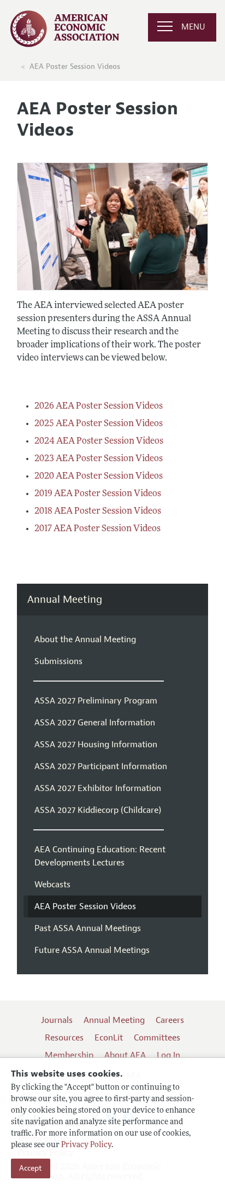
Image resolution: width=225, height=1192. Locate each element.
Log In (168, 1055)
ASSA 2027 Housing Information (95, 744)
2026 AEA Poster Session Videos (98, 406)
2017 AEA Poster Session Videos (97, 529)
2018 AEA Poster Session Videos (97, 511)
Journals (57, 1020)
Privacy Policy (86, 1145)
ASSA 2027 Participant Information (100, 766)
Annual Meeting (64, 600)
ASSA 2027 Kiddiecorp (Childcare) (97, 810)
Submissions (58, 661)
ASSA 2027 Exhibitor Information (97, 788)
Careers (170, 1020)
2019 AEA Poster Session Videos (97, 494)
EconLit (108, 1037)
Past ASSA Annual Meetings (87, 928)
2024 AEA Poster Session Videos (98, 441)
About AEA (125, 1055)
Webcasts (52, 884)
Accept (30, 1168)
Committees (157, 1037)
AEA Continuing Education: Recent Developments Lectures (99, 856)
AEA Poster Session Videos (74, 66)
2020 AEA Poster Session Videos (98, 476)
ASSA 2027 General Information (94, 722)
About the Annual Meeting (85, 639)
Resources (64, 1037)
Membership (69, 1055)
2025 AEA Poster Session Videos (98, 424)
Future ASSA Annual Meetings (92, 950)
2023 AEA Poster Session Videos (98, 459)
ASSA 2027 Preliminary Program (95, 700)
